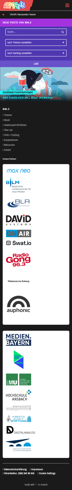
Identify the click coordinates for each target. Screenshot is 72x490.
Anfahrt (7, 149)
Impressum (37, 469)
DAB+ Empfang (11, 135)
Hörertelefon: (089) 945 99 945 (19, 473)
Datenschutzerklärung (15, 469)
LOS (36, 63)
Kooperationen (11, 140)
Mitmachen (9, 145)
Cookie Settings (47, 473)
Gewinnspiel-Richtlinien (15, 125)
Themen (8, 115)
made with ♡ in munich (36, 484)
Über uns (8, 130)
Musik (7, 120)
